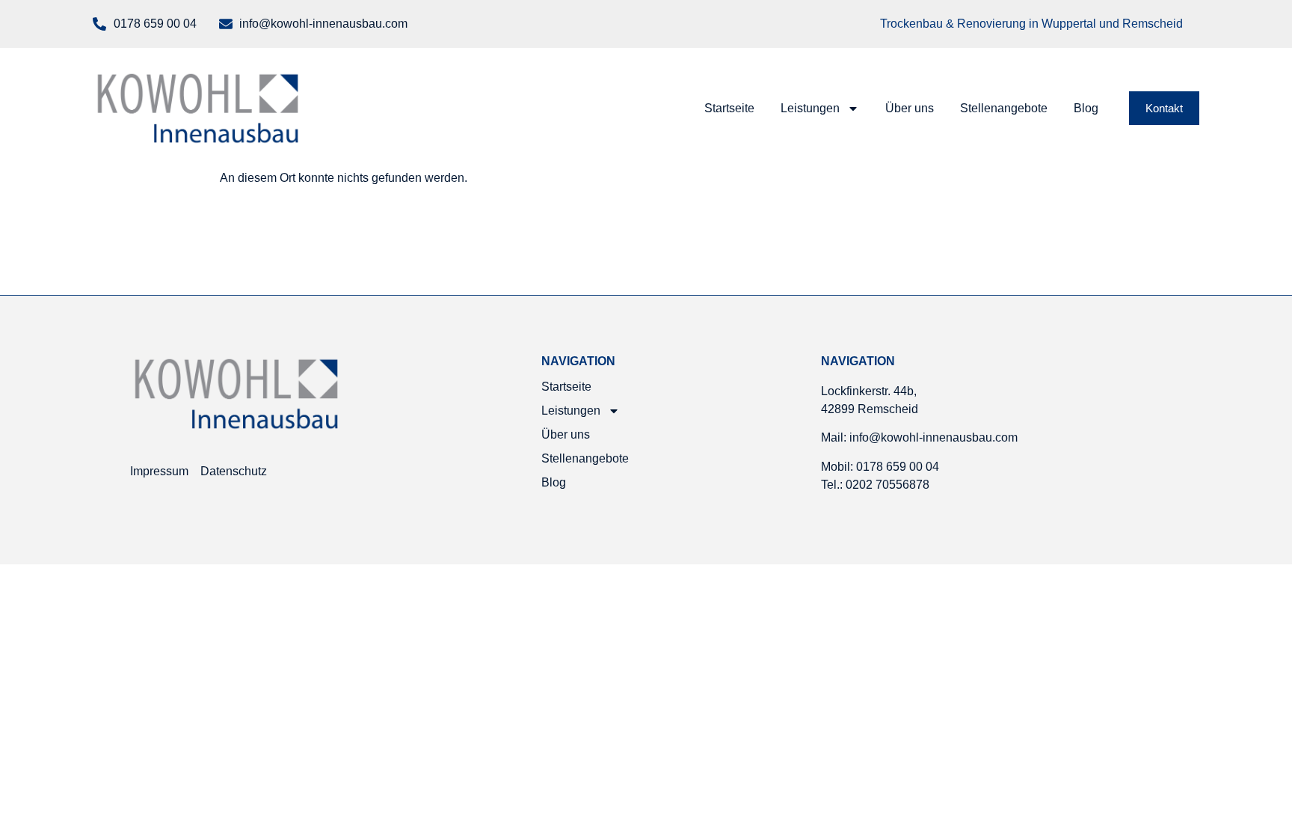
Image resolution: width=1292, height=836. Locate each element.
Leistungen (810, 108)
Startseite (729, 108)
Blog (1086, 108)
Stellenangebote (1004, 108)
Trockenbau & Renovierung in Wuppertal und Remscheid (1031, 23)
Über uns (909, 108)
